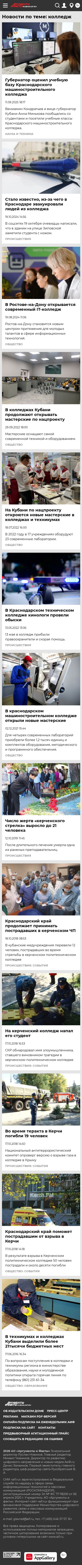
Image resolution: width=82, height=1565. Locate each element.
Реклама (10, 1416)
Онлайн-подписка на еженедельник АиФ (39, 1422)
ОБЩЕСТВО (14, 344)
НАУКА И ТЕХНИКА (19, 134)
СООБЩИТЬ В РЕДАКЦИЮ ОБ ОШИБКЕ (33, 1439)
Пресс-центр (57, 1411)
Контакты (46, 1427)
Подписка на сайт (19, 1427)
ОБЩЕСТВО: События (22, 1271)
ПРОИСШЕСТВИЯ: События (26, 965)
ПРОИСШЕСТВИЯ (18, 239)
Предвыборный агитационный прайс (36, 1433)
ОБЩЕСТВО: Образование (26, 1385)
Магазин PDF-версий (38, 1416)
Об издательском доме (23, 1411)
